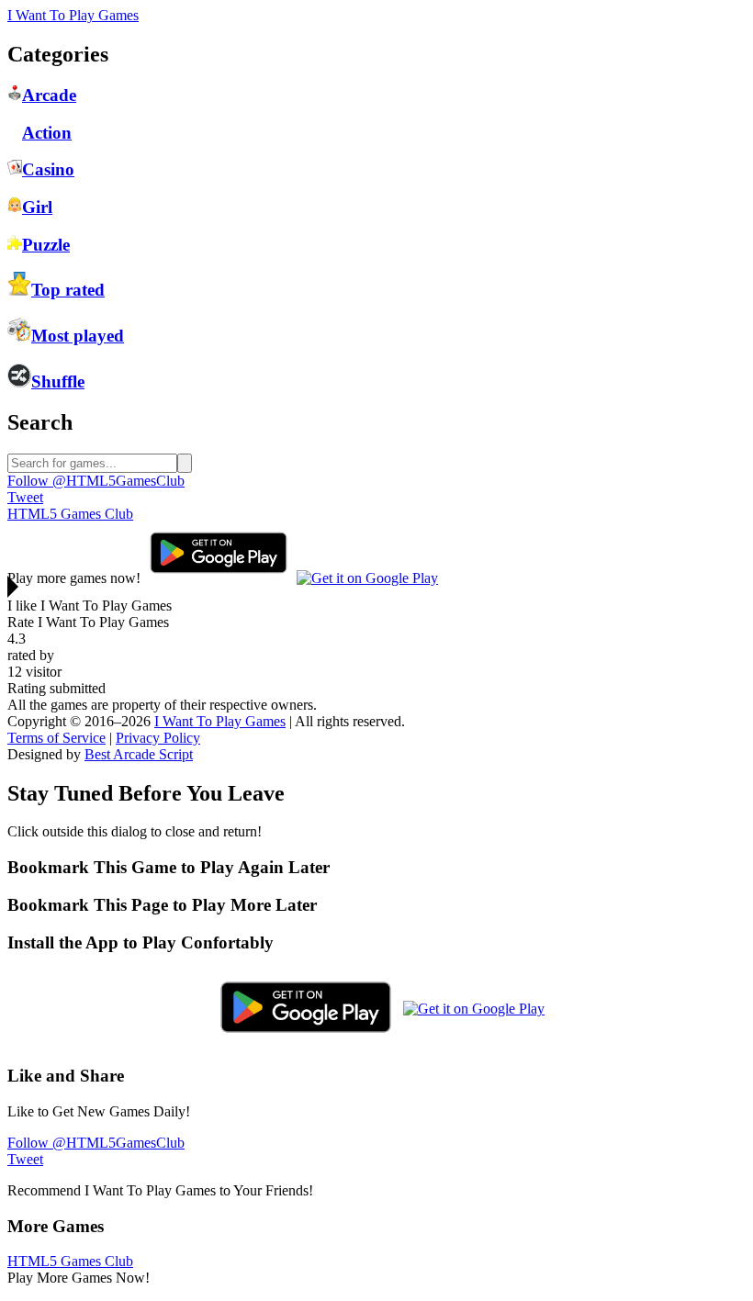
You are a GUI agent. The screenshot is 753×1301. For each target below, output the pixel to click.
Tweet (25, 497)
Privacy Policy (158, 738)
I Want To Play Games (73, 15)
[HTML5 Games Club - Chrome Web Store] (367, 578)
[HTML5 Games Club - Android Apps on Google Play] (218, 578)
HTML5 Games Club (70, 514)
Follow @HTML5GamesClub (96, 480)
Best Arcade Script (138, 754)
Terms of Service (56, 738)
